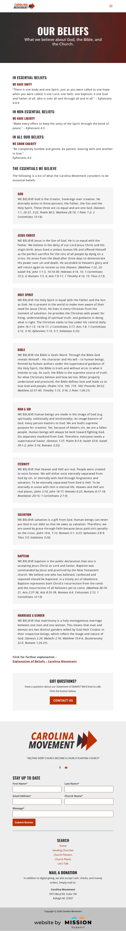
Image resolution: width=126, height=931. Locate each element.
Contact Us (63, 700)
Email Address (21, 796)
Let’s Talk (63, 863)
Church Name (73, 796)
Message (18, 808)
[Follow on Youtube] (66, 767)
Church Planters (63, 854)
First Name (19, 783)
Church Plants (63, 859)
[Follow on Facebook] (59, 767)
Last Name (71, 783)
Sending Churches (63, 850)
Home (63, 846)
